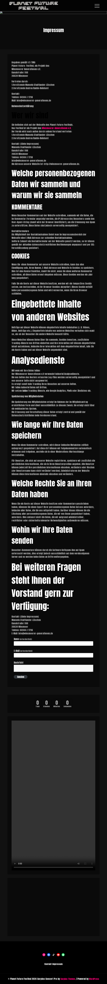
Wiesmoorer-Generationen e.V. (56, 128)
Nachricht (18, 662)
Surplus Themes (67, 978)
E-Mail (23, 650)
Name (23, 639)
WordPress (94, 978)
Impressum (57, 964)
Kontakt (48, 964)
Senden (20, 677)
